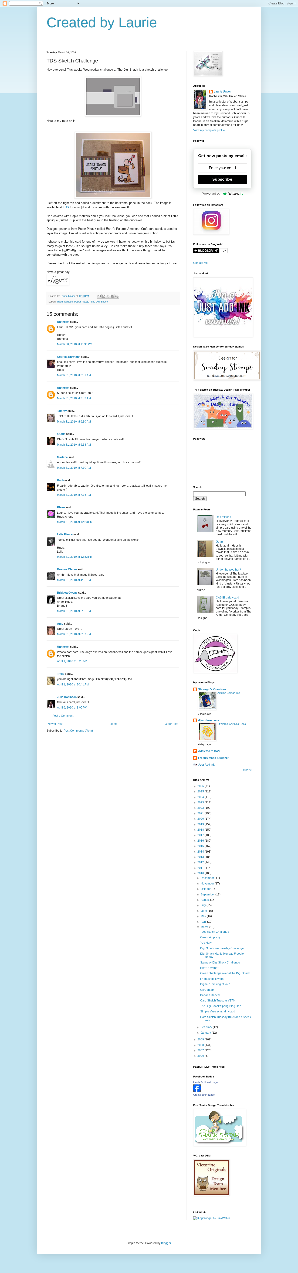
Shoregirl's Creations (212, 689)
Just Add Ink (206, 764)
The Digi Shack (99, 301)
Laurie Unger (222, 91)
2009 (201, 1039)
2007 (201, 1050)
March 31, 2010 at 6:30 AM (74, 421)
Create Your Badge (204, 1094)
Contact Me (200, 263)
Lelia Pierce (65, 534)
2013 (201, 857)
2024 (201, 797)
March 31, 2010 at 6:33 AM (74, 444)
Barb (60, 480)
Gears (220, 541)
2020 (201, 818)
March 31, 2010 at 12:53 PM (74, 556)
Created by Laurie (102, 22)
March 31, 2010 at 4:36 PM (74, 580)
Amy (60, 623)
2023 (201, 802)
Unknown (63, 321)
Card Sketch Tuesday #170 (217, 1000)
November (208, 883)
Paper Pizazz (81, 301)
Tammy (62, 411)
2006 (201, 1055)
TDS (66, 207)
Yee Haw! (206, 942)
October (206, 889)
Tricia (60, 673)
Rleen (61, 507)
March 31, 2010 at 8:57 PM (74, 634)
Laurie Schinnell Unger (206, 1082)
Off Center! (207, 989)
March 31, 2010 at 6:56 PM (74, 611)
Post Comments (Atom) (78, 730)
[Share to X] (108, 296)
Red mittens (223, 517)
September (208, 894)
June (204, 910)
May (204, 916)
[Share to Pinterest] (117, 296)
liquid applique (65, 301)
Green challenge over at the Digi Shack (225, 973)
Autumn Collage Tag (228, 693)
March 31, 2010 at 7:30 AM (74, 467)
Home (114, 724)
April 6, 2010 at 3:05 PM (72, 707)
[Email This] (99, 296)
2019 (201, 824)
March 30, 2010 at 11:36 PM (74, 344)
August (205, 899)
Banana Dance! (210, 995)
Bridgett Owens (67, 592)
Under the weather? (228, 569)
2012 (201, 862)
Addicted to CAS (209, 751)
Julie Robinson (67, 697)
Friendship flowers (212, 979)
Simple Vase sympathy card (217, 1011)
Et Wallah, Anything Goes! (232, 724)
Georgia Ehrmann (68, 356)
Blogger (166, 1243)
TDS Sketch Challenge (214, 931)
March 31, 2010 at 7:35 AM (74, 494)
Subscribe (222, 179)
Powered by (211, 193)
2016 (201, 840)
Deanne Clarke (67, 569)
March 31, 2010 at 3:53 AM (74, 398)
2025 (201, 791)
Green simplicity (210, 937)
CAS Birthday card (227, 597)
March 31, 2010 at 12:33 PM (74, 522)
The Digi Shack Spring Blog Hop (220, 1006)
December (208, 878)
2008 (201, 1045)
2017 (201, 835)
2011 (201, 868)
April (204, 921)
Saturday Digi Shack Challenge (220, 962)
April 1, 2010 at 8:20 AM (72, 661)
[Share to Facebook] (112, 296)
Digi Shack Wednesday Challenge (222, 948)
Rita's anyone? (209, 968)
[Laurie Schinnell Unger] (197, 1091)
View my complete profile (209, 130)
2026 (201, 786)
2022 (201, 807)
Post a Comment (62, 715)
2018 (201, 829)
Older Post (171, 724)
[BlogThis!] (103, 296)
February (207, 1027)
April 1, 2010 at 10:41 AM (73, 684)
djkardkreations (208, 720)
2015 (201, 846)
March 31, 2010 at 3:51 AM (74, 375)
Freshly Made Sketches (213, 758)
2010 (201, 873)
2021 (201, 813)
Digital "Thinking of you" (215, 984)
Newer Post (55, 724)
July (204, 905)
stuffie (61, 434)
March (205, 927)
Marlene (62, 457)
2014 (201, 851)
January (206, 1032)
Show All (247, 770)
